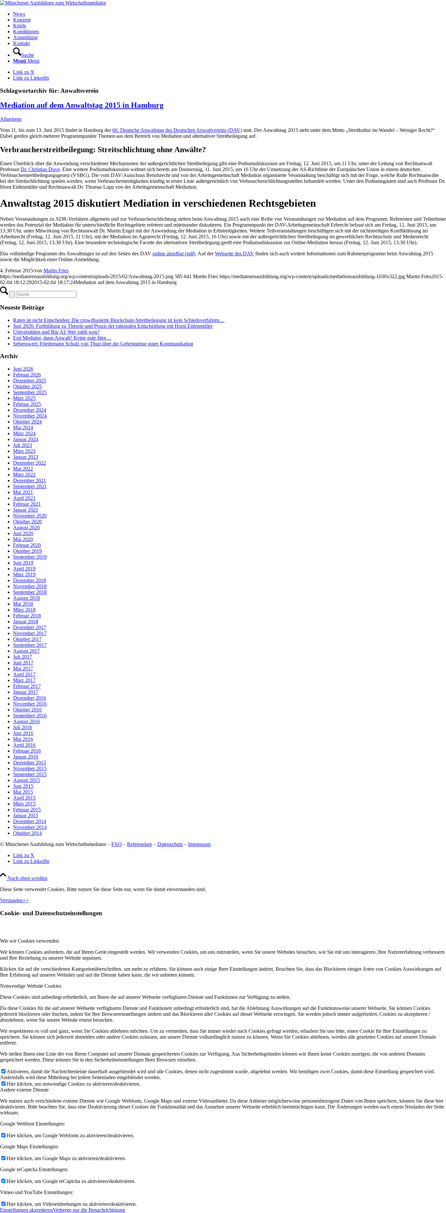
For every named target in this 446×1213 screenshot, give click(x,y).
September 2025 (30, 392)
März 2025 (24, 398)
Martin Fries (56, 270)
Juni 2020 (23, 533)
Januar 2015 (25, 815)
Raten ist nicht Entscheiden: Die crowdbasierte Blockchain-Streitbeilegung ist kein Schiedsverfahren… (119, 320)
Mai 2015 (23, 792)
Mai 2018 (23, 604)
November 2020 (30, 516)
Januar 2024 (25, 439)
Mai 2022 (23, 468)
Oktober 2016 (27, 709)
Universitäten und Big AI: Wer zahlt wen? (56, 332)
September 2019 (30, 557)
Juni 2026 (23, 369)
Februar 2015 (27, 809)
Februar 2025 (27, 404)
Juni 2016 (23, 733)
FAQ (116, 844)
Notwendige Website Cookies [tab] (30, 986)
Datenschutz (170, 844)
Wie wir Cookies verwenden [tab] (29, 941)
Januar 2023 (25, 457)
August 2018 (26, 598)
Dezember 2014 (29, 821)
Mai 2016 (23, 739)
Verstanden (11, 900)
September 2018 (30, 592)
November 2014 (30, 827)
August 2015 (26, 780)
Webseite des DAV (234, 253)
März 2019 (24, 574)
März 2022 (24, 474)
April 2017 (24, 674)
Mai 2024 (23, 427)
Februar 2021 (27, 504)
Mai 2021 (23, 492)
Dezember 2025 (29, 380)
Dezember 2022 (29, 463)
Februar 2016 (27, 751)
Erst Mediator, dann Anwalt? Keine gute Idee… (62, 338)
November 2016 (30, 704)
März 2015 (24, 803)
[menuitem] (229, 14)
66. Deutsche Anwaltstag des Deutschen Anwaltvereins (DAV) (177, 130)
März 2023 (24, 451)
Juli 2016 (22, 727)
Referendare (139, 844)
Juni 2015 (23, 786)
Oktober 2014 (27, 833)
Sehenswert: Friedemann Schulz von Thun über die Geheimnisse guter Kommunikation (103, 343)
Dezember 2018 (29, 580)
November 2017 (30, 633)
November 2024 (30, 416)
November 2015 (30, 768)
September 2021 (30, 486)
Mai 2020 (23, 539)
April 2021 (24, 498)
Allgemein (11, 119)
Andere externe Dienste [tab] (24, 1090)
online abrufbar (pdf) (173, 253)
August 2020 (26, 527)
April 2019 (24, 568)
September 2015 (30, 774)
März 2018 (24, 610)
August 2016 (26, 721)
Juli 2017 (22, 657)
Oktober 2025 (27, 386)
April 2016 (24, 745)
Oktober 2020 (27, 521)
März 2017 (24, 680)
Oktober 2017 (27, 639)
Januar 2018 (25, 621)
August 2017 (26, 651)
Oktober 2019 (27, 551)
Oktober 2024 (27, 421)
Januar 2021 (25, 510)
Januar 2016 (25, 756)
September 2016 (30, 715)
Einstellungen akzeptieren (26, 1210)
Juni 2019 (23, 563)
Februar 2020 (27, 545)
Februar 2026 (27, 374)
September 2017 (30, 645)
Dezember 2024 (29, 410)
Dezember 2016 (29, 698)
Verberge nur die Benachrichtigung (89, 1210)
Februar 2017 (27, 686)
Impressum (199, 844)
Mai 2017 (23, 668)
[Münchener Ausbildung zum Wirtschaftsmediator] (53, 3)
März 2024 (24, 433)
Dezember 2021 (29, 480)
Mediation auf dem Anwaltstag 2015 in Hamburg (82, 105)
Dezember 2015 (29, 762)
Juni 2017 (23, 662)
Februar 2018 (27, 615)
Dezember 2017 (29, 627)
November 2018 (30, 586)
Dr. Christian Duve (40, 169)
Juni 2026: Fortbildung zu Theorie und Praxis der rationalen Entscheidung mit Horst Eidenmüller (113, 326)
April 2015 (24, 798)
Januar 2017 (25, 692)
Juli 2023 (22, 445)
